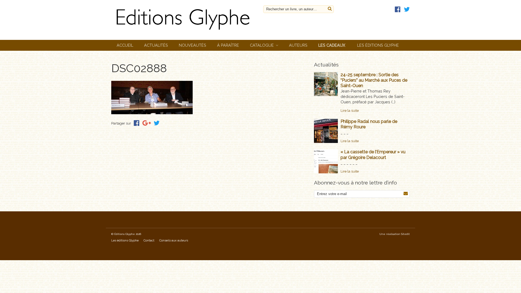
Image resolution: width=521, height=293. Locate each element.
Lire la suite (350, 111)
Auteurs (298, 45)
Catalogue (262, 45)
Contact (149, 240)
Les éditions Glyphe (378, 45)
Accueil (125, 45)
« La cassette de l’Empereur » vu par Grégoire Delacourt (373, 154)
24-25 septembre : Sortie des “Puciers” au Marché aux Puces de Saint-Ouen (374, 80)
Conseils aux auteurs (173, 240)
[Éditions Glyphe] (184, 31)
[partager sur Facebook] (136, 123)
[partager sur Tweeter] (157, 123)
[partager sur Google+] (146, 123)
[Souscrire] (405, 193)
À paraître (228, 45)
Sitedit (405, 234)
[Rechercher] (329, 9)
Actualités (156, 45)
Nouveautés (192, 45)
